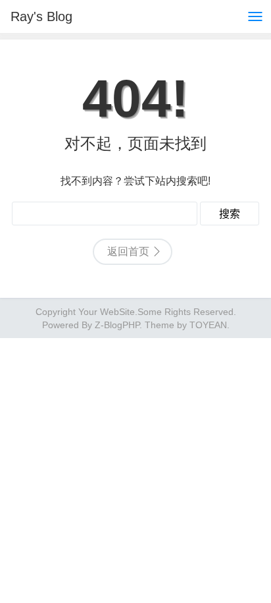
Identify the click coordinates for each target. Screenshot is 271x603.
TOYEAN (208, 325)
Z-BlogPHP (117, 325)
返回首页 (128, 251)
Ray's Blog (41, 16)
